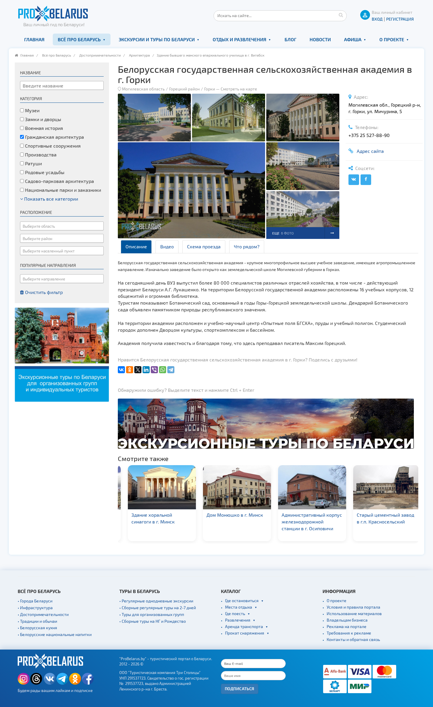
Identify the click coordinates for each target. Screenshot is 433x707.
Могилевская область (143, 88)
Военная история (43, 128)
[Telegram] (170, 369)
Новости (320, 39)
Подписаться (239, 688)
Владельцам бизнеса (347, 619)
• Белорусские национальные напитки (55, 634)
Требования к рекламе (349, 632)
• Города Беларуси (35, 600)
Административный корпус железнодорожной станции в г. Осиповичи (305, 521)
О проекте (391, 39)
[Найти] (341, 14)
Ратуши (33, 163)
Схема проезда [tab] (204, 246)
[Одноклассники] (129, 369)
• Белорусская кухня (37, 627)
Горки (209, 88)
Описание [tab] (136, 246)
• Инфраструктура (35, 607)
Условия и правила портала (353, 606)
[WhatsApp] (162, 369)
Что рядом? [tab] (247, 246)
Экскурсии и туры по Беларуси (157, 39)
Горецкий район (184, 88)
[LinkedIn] (146, 369)
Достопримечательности (100, 55)
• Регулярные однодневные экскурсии (156, 600)
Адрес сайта (369, 151)
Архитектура (139, 55)
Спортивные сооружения (52, 145)
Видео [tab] (167, 246)
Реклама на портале (346, 626)
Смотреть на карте (239, 88)
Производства (40, 154)
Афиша (352, 39)
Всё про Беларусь (79, 39)
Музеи (31, 110)
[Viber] (154, 369)
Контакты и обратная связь (353, 639)
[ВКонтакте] (121, 369)
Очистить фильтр (43, 292)
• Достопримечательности (43, 614)
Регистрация (400, 19)
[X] (137, 369)
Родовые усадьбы (44, 172)
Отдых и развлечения (239, 39)
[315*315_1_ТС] (62, 354)
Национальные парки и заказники (62, 190)
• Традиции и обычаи (37, 621)
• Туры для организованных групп (151, 614)
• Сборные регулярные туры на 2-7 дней (157, 607)
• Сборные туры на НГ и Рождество (152, 621)
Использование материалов (354, 613)
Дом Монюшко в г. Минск (228, 515)
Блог (290, 39)
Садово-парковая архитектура (59, 181)
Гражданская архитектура (54, 137)
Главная (34, 39)
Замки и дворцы (42, 119)
